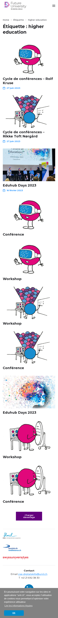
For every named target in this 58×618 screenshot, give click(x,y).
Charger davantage (29, 516)
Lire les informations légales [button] (19, 606)
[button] (54, 5)
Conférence (13, 234)
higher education (37, 20)
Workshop (12, 279)
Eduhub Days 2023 (19, 185)
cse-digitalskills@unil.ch (32, 574)
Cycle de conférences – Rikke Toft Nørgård (23, 134)
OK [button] (13, 613)
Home (6, 20)
